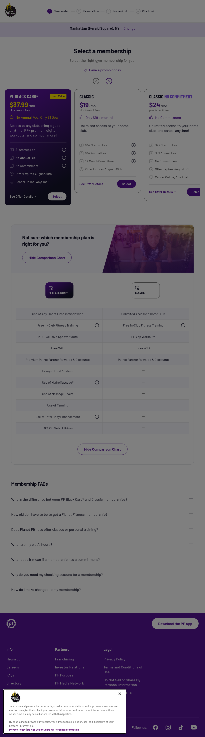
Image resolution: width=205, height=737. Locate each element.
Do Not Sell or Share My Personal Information (53, 729)
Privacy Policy (17, 729)
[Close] (119, 693)
